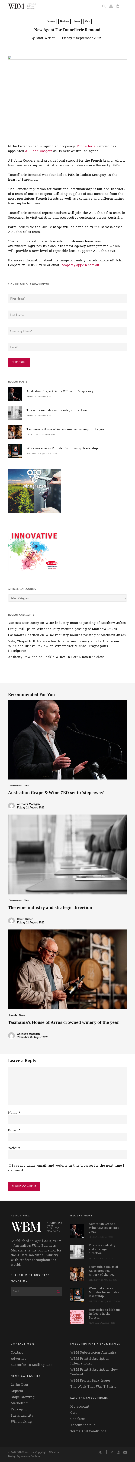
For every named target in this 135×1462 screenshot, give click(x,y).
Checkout (77, 1419)
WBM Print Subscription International (90, 1361)
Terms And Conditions (88, 1431)
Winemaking (21, 1421)
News (77, 21)
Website (14, 1148)
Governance (15, 785)
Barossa (51, 21)
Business (64, 21)
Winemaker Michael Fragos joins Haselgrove (58, 648)
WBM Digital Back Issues (90, 1380)
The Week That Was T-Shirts (93, 1386)
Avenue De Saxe (30, 1456)
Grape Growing (22, 1397)
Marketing (19, 1403)
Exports (17, 1391)
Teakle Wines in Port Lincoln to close (74, 657)
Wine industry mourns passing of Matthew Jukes (85, 623)
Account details (82, 1425)
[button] (125, 6)
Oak (87, 21)
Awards (13, 1015)
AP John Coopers (38, 151)
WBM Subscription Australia (93, 1352)
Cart (73, 1412)
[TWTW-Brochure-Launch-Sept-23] (34, 573)
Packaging (19, 1409)
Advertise (18, 1358)
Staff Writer (45, 38)
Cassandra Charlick (23, 635)
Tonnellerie (86, 146)
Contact (17, 1352)
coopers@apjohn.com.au (80, 265)
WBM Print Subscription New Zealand (94, 1372)
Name (14, 1113)
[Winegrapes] (34, 515)
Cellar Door (19, 1384)
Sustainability (22, 1415)
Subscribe (19, 362)
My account (79, 1406)
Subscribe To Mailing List (31, 1365)
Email (14, 1130)
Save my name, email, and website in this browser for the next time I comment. (66, 1168)
